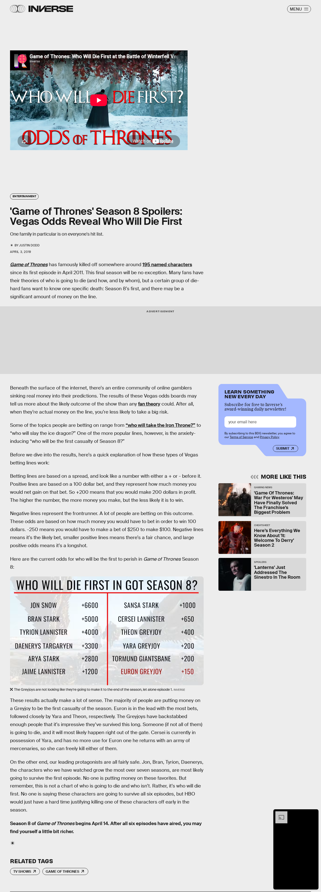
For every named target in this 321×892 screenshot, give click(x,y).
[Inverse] (51, 9)
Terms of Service (241, 437)
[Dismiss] (313, 814)
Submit (282, 448)
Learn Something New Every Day (249, 393)
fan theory (149, 404)
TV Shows (22, 871)
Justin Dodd (29, 245)
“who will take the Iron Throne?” (160, 425)
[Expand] (279, 814)
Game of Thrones (62, 871)
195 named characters (167, 264)
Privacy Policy (269, 437)
